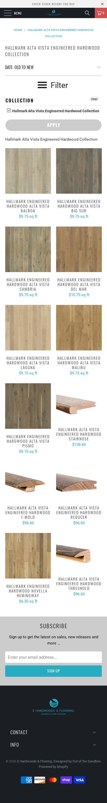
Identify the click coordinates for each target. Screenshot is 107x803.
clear (94, 99)
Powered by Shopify (53, 767)
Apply (53, 125)
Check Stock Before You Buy (53, 4)
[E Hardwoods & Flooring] (53, 13)
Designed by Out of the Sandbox (77, 761)
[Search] (89, 13)
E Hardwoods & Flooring (34, 761)
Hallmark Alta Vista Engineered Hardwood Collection (55, 111)
